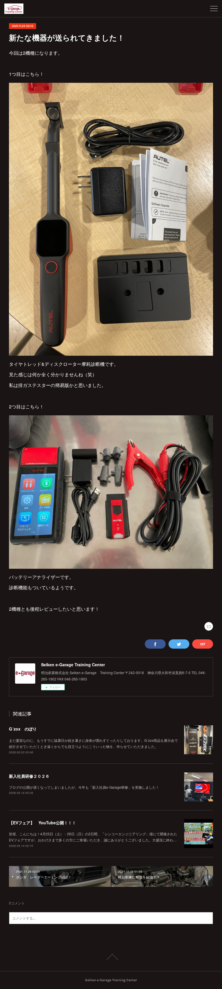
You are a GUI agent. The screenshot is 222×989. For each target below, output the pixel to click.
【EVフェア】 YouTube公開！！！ (42, 822)
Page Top (111, 957)
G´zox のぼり (23, 729)
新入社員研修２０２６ (29, 776)
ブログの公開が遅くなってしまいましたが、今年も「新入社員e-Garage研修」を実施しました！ (84, 787)
